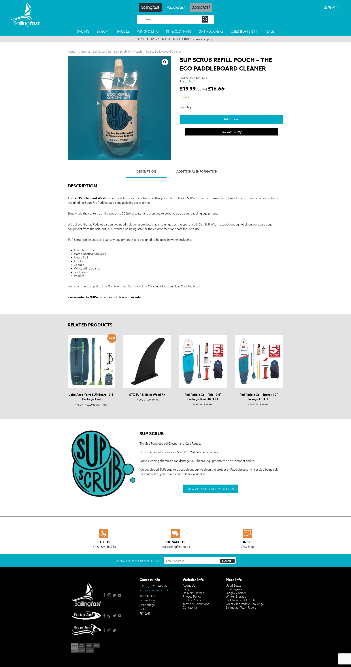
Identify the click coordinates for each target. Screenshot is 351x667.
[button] (165, 62)
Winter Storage (236, 596)
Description (146, 171)
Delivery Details (193, 593)
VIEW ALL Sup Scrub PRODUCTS (210, 489)
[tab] (146, 172)
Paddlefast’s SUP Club (240, 600)
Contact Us (190, 607)
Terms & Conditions (196, 604)
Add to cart (232, 119)
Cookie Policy (192, 600)
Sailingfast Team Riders (241, 607)
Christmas (84, 51)
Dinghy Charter (236, 593)
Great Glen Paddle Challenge (245, 604)
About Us (189, 585)
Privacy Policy (192, 596)
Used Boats (233, 585)
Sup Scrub (195, 81)
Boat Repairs (234, 589)
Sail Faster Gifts (102, 51)
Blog (186, 589)
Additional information (197, 171)
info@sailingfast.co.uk (154, 590)
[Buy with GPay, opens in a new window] (231, 132)
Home (71, 51)
